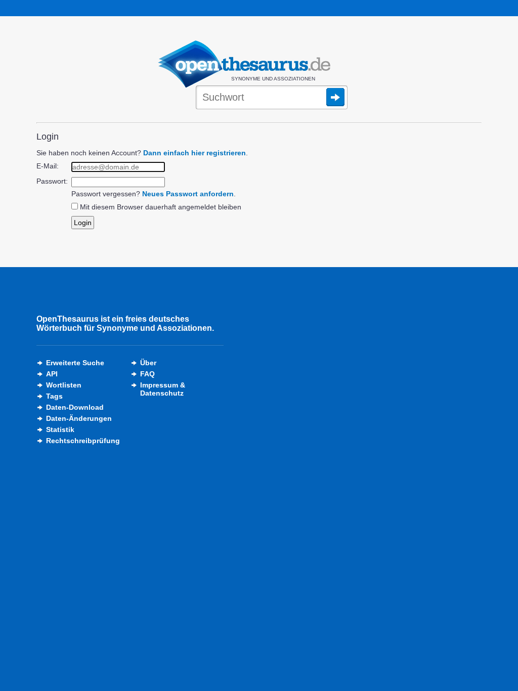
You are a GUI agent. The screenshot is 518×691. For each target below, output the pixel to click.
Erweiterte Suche (75, 363)
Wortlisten (63, 385)
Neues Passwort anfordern (188, 194)
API (52, 374)
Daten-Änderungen (79, 418)
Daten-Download (75, 407)
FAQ (147, 374)
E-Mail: (47, 166)
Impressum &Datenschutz (162, 389)
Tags (54, 396)
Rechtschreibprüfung (83, 441)
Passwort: (52, 181)
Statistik (60, 429)
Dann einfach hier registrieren (194, 153)
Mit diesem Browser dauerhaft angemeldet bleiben (160, 207)
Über (148, 363)
